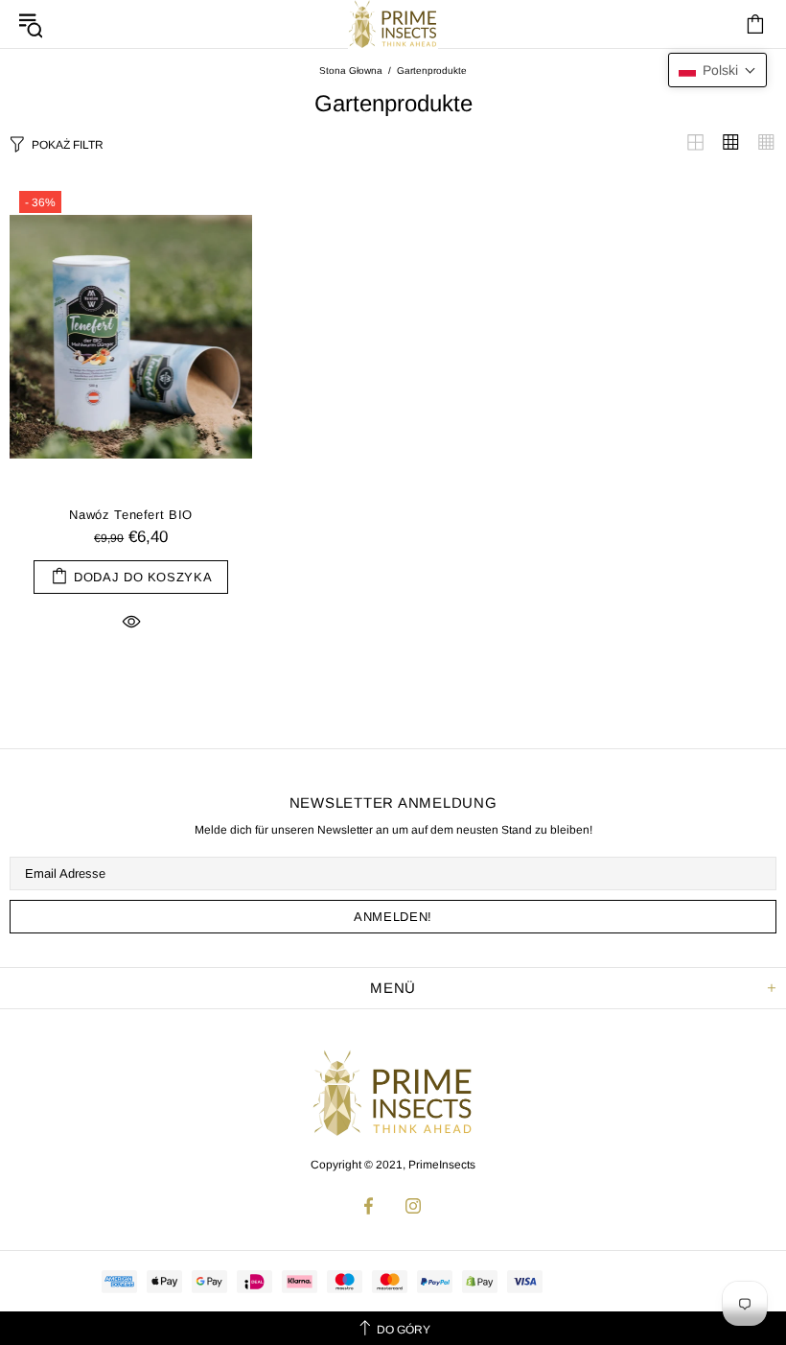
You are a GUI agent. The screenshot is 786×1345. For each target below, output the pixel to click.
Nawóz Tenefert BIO (131, 514)
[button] (717, 70)
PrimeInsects (393, 1093)
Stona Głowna (350, 70)
